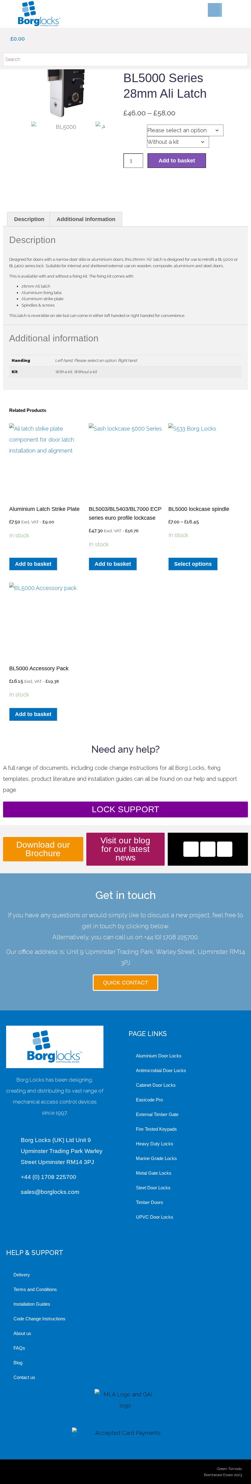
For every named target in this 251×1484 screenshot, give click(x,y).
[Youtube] (224, 849)
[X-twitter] (207, 849)
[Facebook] (191, 849)
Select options (193, 564)
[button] (213, 10)
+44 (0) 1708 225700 (171, 937)
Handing (135, 128)
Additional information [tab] (86, 219)
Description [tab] (29, 219)
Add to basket (177, 161)
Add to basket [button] (33, 564)
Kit (129, 140)
